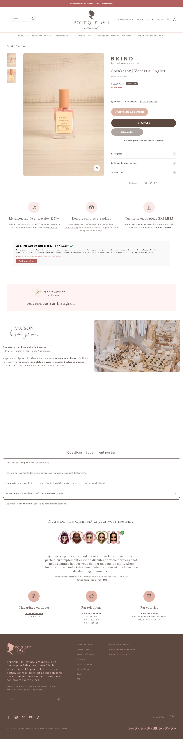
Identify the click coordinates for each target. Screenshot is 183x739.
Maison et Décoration (121, 35)
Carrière (81, 674)
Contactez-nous (125, 19)
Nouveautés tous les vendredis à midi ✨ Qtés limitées (91, 3)
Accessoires (76, 35)
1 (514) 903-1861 (91, 623)
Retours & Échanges (86, 654)
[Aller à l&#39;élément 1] (11, 60)
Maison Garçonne (119, 76)
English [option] (160, 19)
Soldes (162, 35)
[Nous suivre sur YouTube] (31, 717)
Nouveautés (23, 35)
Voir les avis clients (26, 261)
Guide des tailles (85, 644)
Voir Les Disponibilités (148, 101)
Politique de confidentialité (122, 649)
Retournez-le (70, 227)
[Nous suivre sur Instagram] (16, 717)
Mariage (101, 35)
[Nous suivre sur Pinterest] (23, 717)
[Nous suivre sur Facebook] (9, 717)
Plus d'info (53, 227)
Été (89, 35)
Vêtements (60, 35)
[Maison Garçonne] (122, 58)
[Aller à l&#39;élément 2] (11, 76)
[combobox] (18, 18)
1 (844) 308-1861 (91, 619)
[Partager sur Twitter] (146, 183)
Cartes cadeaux (84, 649)
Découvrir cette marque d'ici (125, 63)
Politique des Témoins (119, 644)
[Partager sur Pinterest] (150, 183)
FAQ (79, 679)
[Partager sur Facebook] (141, 183)
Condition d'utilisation (120, 654)
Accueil (10, 46)
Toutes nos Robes (40, 35)
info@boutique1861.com (149, 619)
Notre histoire (83, 669)
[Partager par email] (155, 183)
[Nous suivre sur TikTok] (38, 717)
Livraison (81, 659)
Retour (140, 19)
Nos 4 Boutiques (145, 35)
